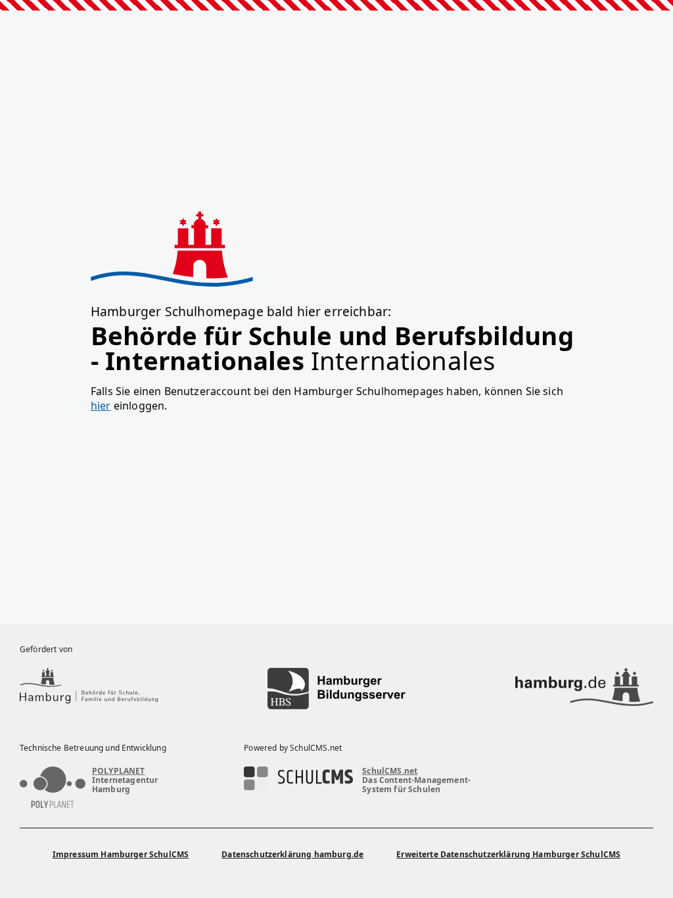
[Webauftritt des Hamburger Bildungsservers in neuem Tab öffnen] (336, 688)
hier (101, 405)
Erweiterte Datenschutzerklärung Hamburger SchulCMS (508, 854)
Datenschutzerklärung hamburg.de (292, 854)
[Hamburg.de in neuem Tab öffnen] (584, 688)
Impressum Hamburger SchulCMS (121, 854)
